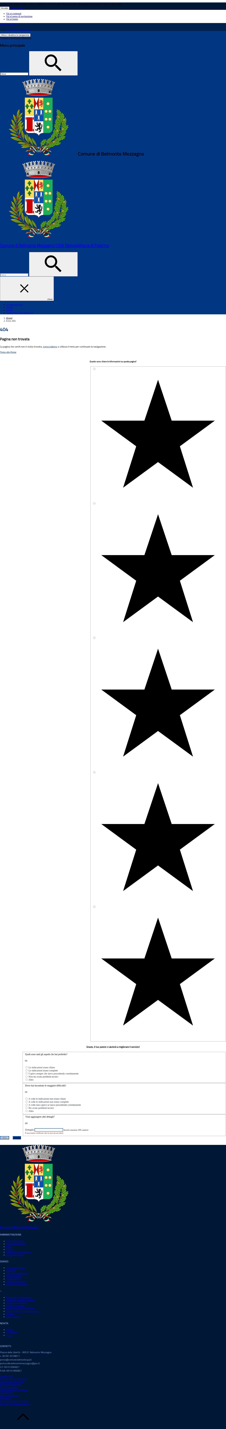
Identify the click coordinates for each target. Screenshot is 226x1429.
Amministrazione (14, 304)
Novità (9, 307)
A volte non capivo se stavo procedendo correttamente (54, 1105)
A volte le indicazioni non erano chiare (47, 1098)
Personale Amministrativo (18, 1252)
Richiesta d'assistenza (10, 1384)
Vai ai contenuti (13, 13)
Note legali (5, 1398)
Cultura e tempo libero (17, 1284)
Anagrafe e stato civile (17, 1273)
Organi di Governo (15, 1241)
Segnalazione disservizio (12, 1381)
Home (9, 318)
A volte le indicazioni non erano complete (48, 1102)
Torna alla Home (8, 352)
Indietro (4, 1138)
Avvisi (9, 1335)
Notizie (9, 1329)
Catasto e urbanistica (16, 1281)
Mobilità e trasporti (15, 1305)
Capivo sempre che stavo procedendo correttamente (54, 1073)
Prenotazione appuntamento (13, 1379)
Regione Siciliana (8, 24)
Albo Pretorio (6, 1393)
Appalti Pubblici (14, 1276)
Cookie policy (16, 8)
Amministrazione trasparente (14, 1390)
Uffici (9, 1246)
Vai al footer (12, 19)
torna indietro (50, 346)
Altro (31, 1079)
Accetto (4, 8)
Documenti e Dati (14, 1255)
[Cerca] (53, 63)
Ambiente (11, 1270)
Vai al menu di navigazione (19, 16)
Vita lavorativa (13, 1316)
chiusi (50, 299)
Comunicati (11, 1332)
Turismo (10, 1314)
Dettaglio (29, 1129)
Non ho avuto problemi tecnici (43, 1076)
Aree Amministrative (16, 1244)
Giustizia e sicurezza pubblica (20, 1300)
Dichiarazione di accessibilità (14, 1401)
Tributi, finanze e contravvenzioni (22, 1311)
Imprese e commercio (16, 1303)
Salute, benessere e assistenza (20, 1308)
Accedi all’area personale (18, 29)
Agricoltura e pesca (15, 1267)
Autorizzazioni (13, 1279)
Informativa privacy (9, 1395)
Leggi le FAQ (7, 1376)
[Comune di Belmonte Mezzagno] (38, 236)
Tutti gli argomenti (9, 1387)
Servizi (9, 310)
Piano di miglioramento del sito (15, 1404)
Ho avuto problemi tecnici (41, 1108)
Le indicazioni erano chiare (42, 1067)
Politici (9, 1249)
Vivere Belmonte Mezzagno (19, 313)
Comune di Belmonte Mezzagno (16, 38)
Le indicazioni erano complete (43, 1070)
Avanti (17, 1138)
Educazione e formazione (18, 1297)
